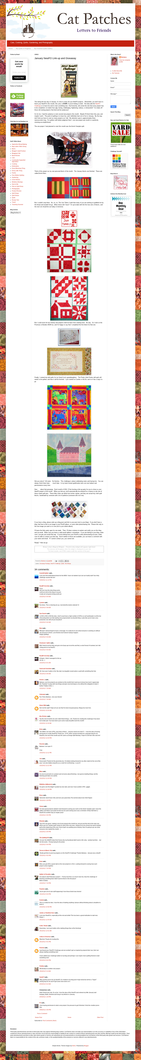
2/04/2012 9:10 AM (45, 984)
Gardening (15, 177)
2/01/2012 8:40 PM (45, 960)
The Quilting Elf (44, 837)
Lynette (41, 602)
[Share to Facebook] (66, 561)
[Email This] (59, 561)
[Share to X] (64, 561)
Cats (13, 158)
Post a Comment (42, 1013)
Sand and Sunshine (45, 668)
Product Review (16, 191)
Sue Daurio (42, 613)
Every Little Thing (17, 170)
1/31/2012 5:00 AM (45, 596)
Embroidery (15, 166)
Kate (40, 861)
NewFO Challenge (55, 563)
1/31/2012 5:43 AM (45, 637)
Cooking (14, 164)
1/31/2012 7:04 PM (45, 868)
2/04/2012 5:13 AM (45, 971)
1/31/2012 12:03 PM (45, 738)
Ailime (74, 1046)
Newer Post (38, 1017)
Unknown (42, 694)
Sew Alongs (68, 563)
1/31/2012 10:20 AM (45, 710)
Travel (14, 202)
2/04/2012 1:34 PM (45, 997)
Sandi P (41, 977)
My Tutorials (115, 73)
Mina (40, 771)
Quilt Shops (15, 193)
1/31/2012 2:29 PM (45, 800)
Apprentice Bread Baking (19, 144)
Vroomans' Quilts (44, 643)
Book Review (16, 155)
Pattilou (41, 966)
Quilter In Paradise (45, 874)
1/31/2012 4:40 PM (45, 844)
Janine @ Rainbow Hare (46, 913)
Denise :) (42, 679)
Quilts (62, 563)
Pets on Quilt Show (17, 186)
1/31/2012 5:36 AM (45, 607)
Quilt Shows (15, 195)
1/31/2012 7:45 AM (45, 699)
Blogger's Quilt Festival (19, 151)
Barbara (124, 57)
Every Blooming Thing (18, 168)
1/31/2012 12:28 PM (45, 789)
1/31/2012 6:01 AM (45, 663)
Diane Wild (42, 705)
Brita (41, 729)
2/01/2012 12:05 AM (45, 920)
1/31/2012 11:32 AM (45, 723)
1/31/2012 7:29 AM (45, 688)
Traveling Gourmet (17, 204)
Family (14, 173)
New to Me (15, 184)
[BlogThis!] (62, 561)
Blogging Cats (16, 153)
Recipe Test (15, 200)
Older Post (100, 1017)
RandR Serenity (44, 586)
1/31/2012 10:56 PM (45, 907)
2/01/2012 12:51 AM (45, 931)
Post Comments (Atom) (49, 1020)
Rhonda (42, 821)
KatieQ (41, 900)
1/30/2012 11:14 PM (45, 580)
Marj (40, 628)
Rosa (41, 795)
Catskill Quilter (44, 573)
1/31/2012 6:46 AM (45, 673)
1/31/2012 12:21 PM (45, 765)
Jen (40, 758)
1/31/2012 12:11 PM (45, 752)
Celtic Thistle (43, 925)
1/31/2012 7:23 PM (45, 883)
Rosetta (41, 744)
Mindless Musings (17, 182)
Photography (16, 188)
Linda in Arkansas (45, 936)
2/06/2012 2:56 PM (45, 1010)
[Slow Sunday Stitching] (121, 189)
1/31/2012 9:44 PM (45, 894)
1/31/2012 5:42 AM (45, 622)
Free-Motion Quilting (18, 175)
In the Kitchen (16, 179)
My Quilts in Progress (23, 48)
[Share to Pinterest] (68, 561)
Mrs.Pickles (43, 716)
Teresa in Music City (45, 850)
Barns (13, 149)
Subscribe (19, 78)
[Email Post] (56, 561)
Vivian (41, 806)
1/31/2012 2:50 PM (45, 815)
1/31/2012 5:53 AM (45, 650)
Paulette (42, 889)
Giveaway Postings (45, 563)
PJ (40, 1003)
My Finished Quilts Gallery (43, 48)
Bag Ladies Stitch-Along (19, 146)
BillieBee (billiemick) (45, 784)
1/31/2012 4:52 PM (45, 855)
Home (10, 48)
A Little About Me (117, 71)
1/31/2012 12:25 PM (45, 778)
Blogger (86, 1046)
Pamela (41, 947)
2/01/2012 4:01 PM (45, 942)
